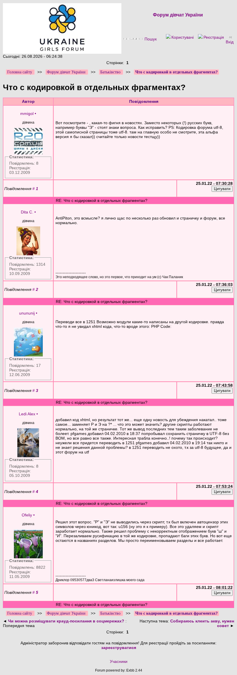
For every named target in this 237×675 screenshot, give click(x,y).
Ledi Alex (27, 414)
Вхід (230, 42)
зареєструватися (118, 647)
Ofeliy (27, 515)
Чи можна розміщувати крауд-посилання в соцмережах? (66, 621)
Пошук (151, 39)
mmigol (27, 113)
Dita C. (27, 212)
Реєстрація (213, 37)
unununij (27, 313)
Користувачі (182, 37)
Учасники (118, 661)
